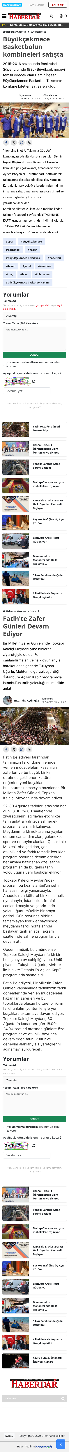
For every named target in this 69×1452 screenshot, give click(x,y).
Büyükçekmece (38, 31)
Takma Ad (9, 301)
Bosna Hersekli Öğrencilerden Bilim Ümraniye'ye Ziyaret (46, 448)
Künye (32, 4)
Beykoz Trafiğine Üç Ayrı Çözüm (48, 521)
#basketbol (13, 249)
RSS (10, 1435)
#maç (9, 274)
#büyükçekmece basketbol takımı (27, 282)
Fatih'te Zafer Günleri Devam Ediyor (46, 428)
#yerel (27, 266)
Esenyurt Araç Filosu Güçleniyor (46, 539)
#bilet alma (42, 274)
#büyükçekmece (31, 241)
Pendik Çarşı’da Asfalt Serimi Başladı (46, 465)
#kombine (44, 266)
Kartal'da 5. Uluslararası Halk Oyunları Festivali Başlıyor (48, 504)
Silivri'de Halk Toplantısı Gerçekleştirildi (48, 595)
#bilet (24, 274)
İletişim (40, 4)
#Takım (10, 266)
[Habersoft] (44, 1446)
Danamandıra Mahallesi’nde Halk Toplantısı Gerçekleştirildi (45, 560)
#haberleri (54, 258)
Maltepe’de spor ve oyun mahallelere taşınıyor (48, 484)
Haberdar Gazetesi (16, 31)
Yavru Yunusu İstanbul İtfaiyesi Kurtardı (47, 1359)
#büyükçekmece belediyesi (23, 258)
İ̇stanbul (35, 611)
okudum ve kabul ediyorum (33, 364)
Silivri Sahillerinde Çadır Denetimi (48, 577)
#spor (9, 241)
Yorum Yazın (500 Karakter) (20, 323)
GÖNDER (34, 354)
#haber (32, 249)
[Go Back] (60, 1444)
